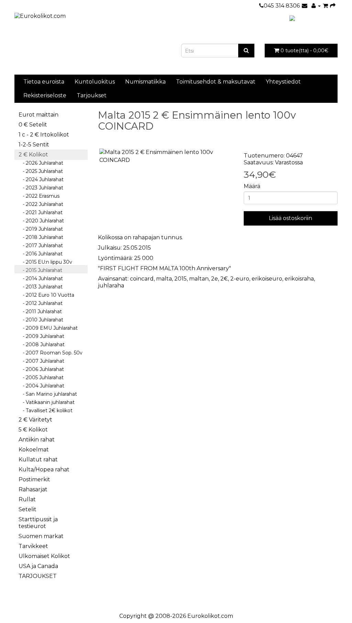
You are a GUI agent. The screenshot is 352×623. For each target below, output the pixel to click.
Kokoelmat (34, 449)
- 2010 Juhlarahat (41, 320)
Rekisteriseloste (44, 95)
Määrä (252, 186)
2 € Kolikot (33, 154)
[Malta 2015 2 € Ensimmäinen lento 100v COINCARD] (165, 156)
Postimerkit (34, 479)
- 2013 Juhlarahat (41, 287)
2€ (224, 278)
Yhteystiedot (283, 81)
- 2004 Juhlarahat (41, 386)
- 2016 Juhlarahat (41, 254)
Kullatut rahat (38, 459)
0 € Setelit (33, 124)
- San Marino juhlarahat (48, 394)
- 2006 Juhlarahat (41, 369)
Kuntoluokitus (95, 81)
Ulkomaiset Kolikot (44, 556)
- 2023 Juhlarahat (41, 188)
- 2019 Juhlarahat (41, 229)
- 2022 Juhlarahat (41, 204)
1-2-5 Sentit (34, 144)
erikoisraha (299, 278)
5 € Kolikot (33, 429)
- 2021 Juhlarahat (41, 212)
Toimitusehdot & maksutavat (215, 81)
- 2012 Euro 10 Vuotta (46, 295)
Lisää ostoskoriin (290, 218)
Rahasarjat (33, 489)
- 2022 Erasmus (39, 196)
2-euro (239, 278)
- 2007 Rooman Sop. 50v (50, 353)
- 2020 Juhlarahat (41, 221)
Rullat (27, 499)
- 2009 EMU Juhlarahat (48, 328)
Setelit (27, 509)
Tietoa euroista (43, 81)
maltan (199, 278)
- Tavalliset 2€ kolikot (46, 410)
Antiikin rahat (37, 439)
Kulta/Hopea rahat (44, 469)
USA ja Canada (38, 566)
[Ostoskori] (325, 5)
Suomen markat (41, 536)
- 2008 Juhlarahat (42, 344)
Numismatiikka (145, 81)
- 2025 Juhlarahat (41, 171)
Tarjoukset (92, 95)
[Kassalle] (333, 5)
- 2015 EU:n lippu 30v (45, 262)
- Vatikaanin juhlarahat (47, 402)
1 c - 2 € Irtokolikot (44, 134)
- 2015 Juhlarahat (40, 270)
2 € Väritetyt (35, 419)
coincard (142, 278)
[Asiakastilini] (316, 5)
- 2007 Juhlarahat (41, 361)
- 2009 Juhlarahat (41, 336)
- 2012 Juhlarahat (41, 303)
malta (164, 278)
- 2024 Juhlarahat (41, 179)
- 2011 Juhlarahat (40, 311)
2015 (180, 278)
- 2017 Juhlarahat (41, 245)
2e (214, 278)
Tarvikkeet (33, 546)
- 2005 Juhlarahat (41, 377)
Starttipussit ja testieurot (38, 522)
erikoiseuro (267, 278)
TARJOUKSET (38, 576)
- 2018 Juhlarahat (41, 237)
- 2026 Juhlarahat (41, 163)
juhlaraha (111, 285)
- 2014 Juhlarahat (41, 278)
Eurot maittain (38, 114)
